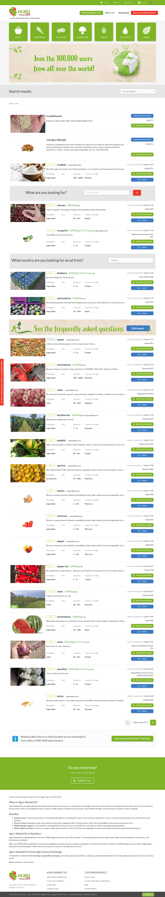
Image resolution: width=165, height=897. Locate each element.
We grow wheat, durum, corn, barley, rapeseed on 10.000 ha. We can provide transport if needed (84, 700)
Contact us (84, 780)
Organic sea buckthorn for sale (58, 596)
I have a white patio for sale (57, 673)
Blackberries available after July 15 (60, 419)
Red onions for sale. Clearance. (58, 646)
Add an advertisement (144, 13)
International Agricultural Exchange (25, 18)
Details (93, 894)
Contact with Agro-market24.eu (97, 881)
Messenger (123, 13)
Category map (52, 888)
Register (130, 2)
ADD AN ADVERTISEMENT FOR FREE (132, 738)
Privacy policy (89, 877)
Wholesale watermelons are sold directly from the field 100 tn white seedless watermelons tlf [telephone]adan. (90, 621)
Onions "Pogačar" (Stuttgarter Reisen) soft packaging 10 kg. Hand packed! (76, 210)
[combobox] (138, 91)
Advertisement (90, 888)
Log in (118, 2)
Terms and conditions (55, 881)
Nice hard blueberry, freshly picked (60, 277)
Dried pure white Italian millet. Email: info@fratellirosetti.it (69, 121)
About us (109, 13)
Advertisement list (91, 13)
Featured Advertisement (142, 116)
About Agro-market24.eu (57, 877)
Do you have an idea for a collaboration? (2, 382)
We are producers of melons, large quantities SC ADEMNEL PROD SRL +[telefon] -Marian (82, 369)
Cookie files (51, 885)
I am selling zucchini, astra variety (59, 235)
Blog (86, 885)
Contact (106, 2)
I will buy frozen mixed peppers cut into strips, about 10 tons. (70, 344)
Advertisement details (144, 125)
